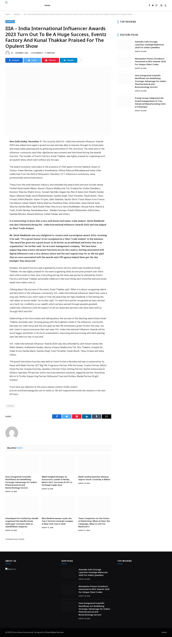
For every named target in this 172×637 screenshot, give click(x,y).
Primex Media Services (54, 632)
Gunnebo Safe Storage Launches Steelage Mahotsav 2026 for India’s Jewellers (149, 44)
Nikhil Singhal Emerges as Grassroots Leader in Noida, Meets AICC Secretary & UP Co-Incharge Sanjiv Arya (57, 480)
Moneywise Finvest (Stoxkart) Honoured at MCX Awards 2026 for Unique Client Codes (150, 61)
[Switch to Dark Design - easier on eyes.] (165, 5)
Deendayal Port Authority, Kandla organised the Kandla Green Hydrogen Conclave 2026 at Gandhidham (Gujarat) (21, 522)
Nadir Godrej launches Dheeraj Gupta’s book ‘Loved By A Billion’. (94, 478)
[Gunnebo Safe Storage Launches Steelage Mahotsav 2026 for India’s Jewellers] (125, 45)
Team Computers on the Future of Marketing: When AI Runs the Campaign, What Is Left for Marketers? (94, 522)
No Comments (38, 53)
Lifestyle (10, 21)
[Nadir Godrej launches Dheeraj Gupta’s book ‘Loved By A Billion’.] (94, 464)
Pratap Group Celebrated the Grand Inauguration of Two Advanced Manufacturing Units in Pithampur (150, 102)
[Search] (161, 5)
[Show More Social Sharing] (80, 60)
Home (47, 5)
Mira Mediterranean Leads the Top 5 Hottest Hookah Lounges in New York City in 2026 (57, 521)
